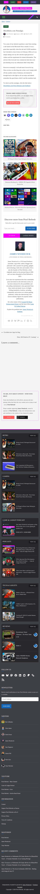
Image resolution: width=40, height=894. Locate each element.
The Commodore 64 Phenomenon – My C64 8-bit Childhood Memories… (25, 466)
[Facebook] (25, 321)
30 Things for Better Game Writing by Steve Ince (25, 507)
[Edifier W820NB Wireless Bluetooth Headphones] (9, 657)
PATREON (22, 417)
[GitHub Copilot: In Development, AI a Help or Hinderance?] (9, 605)
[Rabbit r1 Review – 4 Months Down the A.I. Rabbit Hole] (9, 593)
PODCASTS (19, 532)
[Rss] (31, 321)
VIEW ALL (33, 435)
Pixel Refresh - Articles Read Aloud (10, 793)
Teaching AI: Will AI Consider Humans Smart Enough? (26, 616)
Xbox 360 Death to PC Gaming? (26, 337)
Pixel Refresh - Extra (7, 789)
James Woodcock (10, 34)
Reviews (26, 2)
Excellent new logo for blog (12, 332)
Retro (6, 2)
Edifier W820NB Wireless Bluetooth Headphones (23, 657)
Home (3, 21)
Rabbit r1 (18, 645)
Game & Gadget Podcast (7, 785)
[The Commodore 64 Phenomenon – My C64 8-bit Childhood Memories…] (9, 466)
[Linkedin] (21, 321)
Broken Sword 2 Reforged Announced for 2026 (25, 443)
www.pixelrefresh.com (27, 315)
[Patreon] (18, 321)
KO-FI (8, 417)
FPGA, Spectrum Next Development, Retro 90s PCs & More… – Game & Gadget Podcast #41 (25, 561)
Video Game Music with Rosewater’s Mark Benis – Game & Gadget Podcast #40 (25, 572)
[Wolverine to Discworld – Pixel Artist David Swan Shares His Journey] (9, 455)
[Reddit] (28, 321)
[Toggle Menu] (3, 17)
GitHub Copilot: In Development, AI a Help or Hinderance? (25, 604)
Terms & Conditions (6, 820)
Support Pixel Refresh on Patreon (10, 808)
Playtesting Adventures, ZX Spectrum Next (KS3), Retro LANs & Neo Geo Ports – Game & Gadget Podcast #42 (25, 549)
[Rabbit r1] (9, 646)
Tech (19, 2)
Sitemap (3, 824)
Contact (3, 804)
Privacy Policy (5, 816)
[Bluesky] (15, 321)
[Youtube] (9, 321)
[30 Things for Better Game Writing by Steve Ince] (9, 507)
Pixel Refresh (22, 8)
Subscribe (31, 228)
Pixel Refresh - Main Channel (9, 781)
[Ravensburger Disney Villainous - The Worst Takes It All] (9, 634)
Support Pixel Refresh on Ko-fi (9, 812)
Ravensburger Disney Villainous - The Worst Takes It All (23, 634)
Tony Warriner (5, 845)
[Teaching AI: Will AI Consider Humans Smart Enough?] (9, 616)
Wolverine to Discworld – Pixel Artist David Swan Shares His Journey (25, 454)
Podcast (33, 2)
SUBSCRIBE (27, 532)
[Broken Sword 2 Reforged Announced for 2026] (9, 443)
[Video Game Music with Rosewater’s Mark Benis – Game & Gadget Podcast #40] (9, 572)
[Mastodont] (12, 321)
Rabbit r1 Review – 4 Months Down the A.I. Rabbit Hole (25, 593)
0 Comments (7, 36)
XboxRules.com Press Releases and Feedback (16, 85)
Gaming (13, 2)
